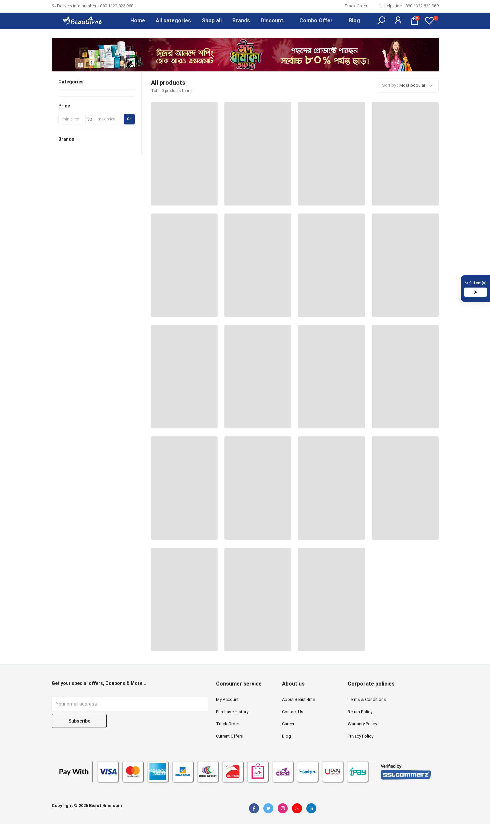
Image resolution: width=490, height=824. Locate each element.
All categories (173, 20)
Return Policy (360, 711)
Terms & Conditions (367, 699)
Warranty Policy (362, 723)
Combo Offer (316, 20)
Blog (354, 20)
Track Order (355, 5)
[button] (381, 20)
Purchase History (232, 711)
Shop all (212, 20)
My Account (227, 699)
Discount (272, 20)
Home (137, 20)
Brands (241, 20)
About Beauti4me (298, 699)
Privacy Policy (360, 736)
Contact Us (292, 711)
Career (288, 723)
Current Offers (229, 736)
